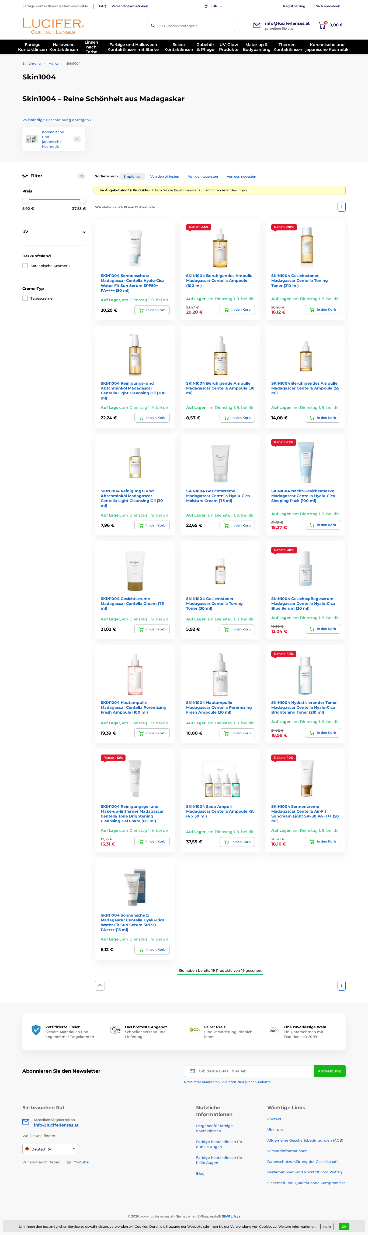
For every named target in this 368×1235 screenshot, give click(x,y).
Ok (344, 1227)
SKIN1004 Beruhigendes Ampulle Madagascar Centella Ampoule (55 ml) (305, 388)
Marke (53, 63)
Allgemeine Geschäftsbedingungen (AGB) (305, 1140)
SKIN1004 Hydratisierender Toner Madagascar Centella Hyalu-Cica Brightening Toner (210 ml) (304, 707)
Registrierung (294, 6)
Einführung (31, 63)
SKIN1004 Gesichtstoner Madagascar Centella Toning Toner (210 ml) (299, 280)
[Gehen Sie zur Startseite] (53, 26)
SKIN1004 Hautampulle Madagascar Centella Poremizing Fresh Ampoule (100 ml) (133, 707)
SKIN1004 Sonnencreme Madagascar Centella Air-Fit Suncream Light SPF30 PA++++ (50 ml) (305, 814)
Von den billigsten (164, 176)
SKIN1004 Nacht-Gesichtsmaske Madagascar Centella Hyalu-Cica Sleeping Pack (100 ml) (303, 496)
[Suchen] (153, 26)
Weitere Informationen (296, 1227)
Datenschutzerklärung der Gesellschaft (302, 1161)
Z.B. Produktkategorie (178, 26)
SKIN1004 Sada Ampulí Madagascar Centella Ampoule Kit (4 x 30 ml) (220, 811)
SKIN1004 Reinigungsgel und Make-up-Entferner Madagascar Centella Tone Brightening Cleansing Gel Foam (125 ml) (132, 814)
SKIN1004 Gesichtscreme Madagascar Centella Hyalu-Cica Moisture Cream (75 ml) (218, 496)
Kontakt (274, 1119)
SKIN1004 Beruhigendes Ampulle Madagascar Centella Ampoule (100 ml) (219, 280)
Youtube (81, 1162)
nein (327, 1227)
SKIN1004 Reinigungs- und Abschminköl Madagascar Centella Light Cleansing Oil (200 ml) (133, 391)
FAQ (102, 6)
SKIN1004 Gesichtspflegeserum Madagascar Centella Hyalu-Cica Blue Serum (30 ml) (303, 603)
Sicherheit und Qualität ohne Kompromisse (306, 1183)
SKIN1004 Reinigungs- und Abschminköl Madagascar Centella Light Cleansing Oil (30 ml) (132, 498)
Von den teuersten (203, 176)
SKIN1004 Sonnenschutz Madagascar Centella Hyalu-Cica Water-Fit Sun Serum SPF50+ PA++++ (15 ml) (133, 922)
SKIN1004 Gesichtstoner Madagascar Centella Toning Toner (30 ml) (214, 603)
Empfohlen (132, 176)
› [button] (56, 120)
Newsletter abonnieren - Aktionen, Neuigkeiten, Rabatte (227, 1082)
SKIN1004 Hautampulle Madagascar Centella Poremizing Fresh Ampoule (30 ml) (219, 707)
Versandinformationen (130, 6)
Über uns (275, 1129)
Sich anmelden (328, 6)
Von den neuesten (241, 176)
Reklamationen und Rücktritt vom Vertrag (304, 1172)
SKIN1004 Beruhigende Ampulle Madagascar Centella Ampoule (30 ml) (220, 388)
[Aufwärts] (100, 985)
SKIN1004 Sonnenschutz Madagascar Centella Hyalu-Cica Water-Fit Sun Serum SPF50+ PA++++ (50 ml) (133, 283)
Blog (200, 1173)
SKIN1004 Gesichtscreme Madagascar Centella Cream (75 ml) (132, 603)
